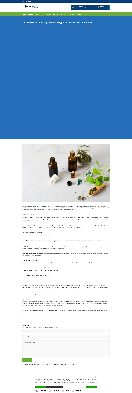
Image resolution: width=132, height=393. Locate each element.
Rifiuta (48, 387)
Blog (48, 14)
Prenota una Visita (75, 14)
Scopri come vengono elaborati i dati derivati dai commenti (60, 364)
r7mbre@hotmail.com (78, 6)
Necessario (43, 390)
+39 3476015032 (77, 8)
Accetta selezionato (40, 387)
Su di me (30, 14)
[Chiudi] (96, 377)
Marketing (78, 390)
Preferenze (55, 390)
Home (24, 14)
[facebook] (108, 1)
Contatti (64, 14)
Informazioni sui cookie (57, 387)
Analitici (67, 390)
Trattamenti (40, 14)
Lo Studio (55, 14)
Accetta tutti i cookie (91, 387)
